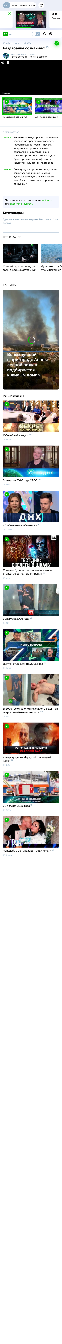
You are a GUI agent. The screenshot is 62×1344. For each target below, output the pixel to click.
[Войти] (50, 33)
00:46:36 (7, 170)
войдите (47, 200)
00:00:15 (7, 138)
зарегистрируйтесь (21, 203)
